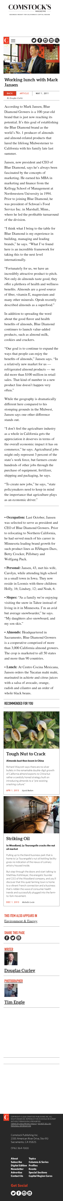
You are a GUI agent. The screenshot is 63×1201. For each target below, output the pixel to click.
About (14, 1158)
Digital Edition (19, 1165)
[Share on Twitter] (12, 937)
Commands (2, 1198)
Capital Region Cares (40, 1175)
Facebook (39, 40)
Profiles (33, 1165)
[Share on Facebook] (6, 937)
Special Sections (38, 1172)
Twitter (33, 40)
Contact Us (17, 1175)
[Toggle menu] (12, 40)
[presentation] (6, 40)
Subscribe (16, 1161)
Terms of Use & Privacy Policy (24, 1124)
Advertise (16, 1172)
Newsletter (17, 1168)
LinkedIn (51, 40)
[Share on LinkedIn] (18, 937)
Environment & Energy (20, 921)
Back (10, 93)
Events (32, 1168)
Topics (32, 1158)
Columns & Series (38, 1161)
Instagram (45, 40)
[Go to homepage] (29, 9)
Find (57, 40)
